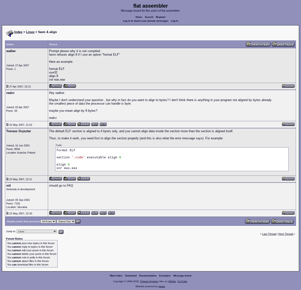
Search (149, 17)
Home (139, 17)
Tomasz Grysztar (149, 281)
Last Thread (269, 233)
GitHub (172, 281)
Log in (174, 20)
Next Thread (286, 233)
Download (131, 275)
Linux (30, 32)
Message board (182, 275)
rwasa (161, 286)
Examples (165, 275)
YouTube (182, 281)
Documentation (148, 275)
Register (161, 17)
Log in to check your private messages (145, 20)
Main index (116, 275)
